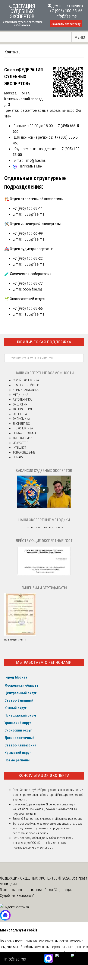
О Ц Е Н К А (20, 414)
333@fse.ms (34, 214)
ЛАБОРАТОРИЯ (22, 409)
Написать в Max (31, 166)
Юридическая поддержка (44, 341)
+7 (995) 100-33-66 (28, 308)
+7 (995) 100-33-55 (66, 10)
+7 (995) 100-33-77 (28, 283)
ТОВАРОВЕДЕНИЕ (24, 452)
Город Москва (15, 677)
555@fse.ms (33, 289)
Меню (80, 37)
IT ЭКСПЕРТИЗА (23, 428)
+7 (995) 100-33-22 (28, 258)
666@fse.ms (34, 239)
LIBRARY (18, 457)
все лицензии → (15, 639)
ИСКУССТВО (20, 443)
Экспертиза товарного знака (44, 527)
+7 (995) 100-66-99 (28, 233)
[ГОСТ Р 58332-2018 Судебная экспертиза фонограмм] (44, 574)
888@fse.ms (34, 264)
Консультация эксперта (44, 775)
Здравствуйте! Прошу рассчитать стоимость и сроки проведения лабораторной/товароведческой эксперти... (48, 794)
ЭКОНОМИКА (21, 419)
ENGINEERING (21, 424)
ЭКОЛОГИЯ (20, 404)
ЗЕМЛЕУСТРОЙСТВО (26, 385)
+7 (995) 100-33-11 (28, 208)
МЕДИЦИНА (20, 395)
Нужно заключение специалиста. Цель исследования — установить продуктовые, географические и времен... (47, 828)
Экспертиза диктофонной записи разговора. (53, 819)
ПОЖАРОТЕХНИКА (24, 433)
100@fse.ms (34, 314)
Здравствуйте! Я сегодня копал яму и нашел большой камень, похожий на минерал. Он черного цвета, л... (45, 809)
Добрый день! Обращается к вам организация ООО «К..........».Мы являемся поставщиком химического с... (43, 842)
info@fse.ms (66, 16)
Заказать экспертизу (66, 24)
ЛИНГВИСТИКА (22, 438)
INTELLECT (19, 447)
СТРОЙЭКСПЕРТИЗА (26, 380)
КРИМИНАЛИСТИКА (25, 390)
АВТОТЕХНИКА (22, 399)
